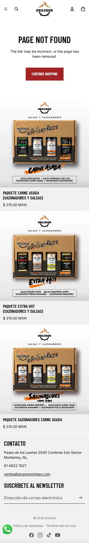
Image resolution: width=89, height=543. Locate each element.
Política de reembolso (28, 526)
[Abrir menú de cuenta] (72, 8)
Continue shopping (45, 74)
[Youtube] (58, 535)
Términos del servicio (61, 526)
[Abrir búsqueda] (16, 8)
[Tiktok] (49, 535)
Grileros (50, 518)
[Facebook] (31, 535)
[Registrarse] (80, 497)
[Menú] (5, 9)
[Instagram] (40, 535)
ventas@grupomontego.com (27, 474)
